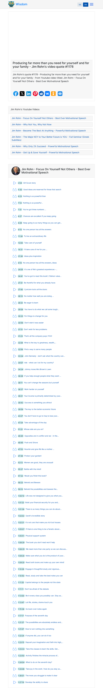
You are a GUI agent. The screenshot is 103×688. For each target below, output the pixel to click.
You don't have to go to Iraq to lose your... (41, 416)
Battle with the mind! (32, 469)
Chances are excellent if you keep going (39, 216)
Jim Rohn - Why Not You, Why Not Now (32, 124)
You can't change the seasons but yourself (41, 382)
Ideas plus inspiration (32, 256)
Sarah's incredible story (35, 516)
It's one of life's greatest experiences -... (40, 269)
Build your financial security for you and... (42, 502)
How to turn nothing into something (39, 629)
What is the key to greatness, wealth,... (40, 343)
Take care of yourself (33, 243)
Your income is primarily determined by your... (43, 396)
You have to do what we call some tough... (41, 309)
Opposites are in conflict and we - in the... (41, 436)
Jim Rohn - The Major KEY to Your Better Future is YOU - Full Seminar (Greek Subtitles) (50, 138)
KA (80, 5)
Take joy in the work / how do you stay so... (43, 669)
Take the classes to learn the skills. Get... (42, 649)
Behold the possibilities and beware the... (41, 489)
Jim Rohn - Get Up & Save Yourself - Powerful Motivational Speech (45, 152)
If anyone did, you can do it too (38, 635)
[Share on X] (22, 93)
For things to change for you (35, 316)
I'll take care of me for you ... (35, 249)
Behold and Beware (32, 482)
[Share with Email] (60, 93)
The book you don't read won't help (40, 542)
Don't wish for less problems (35, 329)
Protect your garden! (32, 456)
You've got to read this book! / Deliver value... (42, 276)
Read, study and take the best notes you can (44, 576)
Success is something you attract (38, 402)
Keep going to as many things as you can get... (42, 223)
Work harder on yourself (34, 389)
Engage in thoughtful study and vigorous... (42, 569)
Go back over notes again (36, 609)
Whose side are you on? (33, 429)
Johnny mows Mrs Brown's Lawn (37, 369)
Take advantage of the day (35, 422)
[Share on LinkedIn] (28, 93)
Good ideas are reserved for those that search (42, 189)
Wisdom (21, 4)
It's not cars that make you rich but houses (42, 522)
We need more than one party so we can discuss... (46, 549)
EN (86, 5)
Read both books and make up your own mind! (45, 562)
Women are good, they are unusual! (38, 462)
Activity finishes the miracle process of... (42, 655)
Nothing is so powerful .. (33, 203)
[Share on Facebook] (16, 94)
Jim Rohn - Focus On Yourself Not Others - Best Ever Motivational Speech (49, 118)
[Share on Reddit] (41, 93)
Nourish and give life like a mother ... (39, 449)
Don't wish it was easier (34, 323)
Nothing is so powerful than (34, 196)
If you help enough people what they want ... (42, 376)
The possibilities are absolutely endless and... (43, 622)
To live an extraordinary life (35, 236)
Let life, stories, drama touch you (38, 602)
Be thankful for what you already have (39, 283)
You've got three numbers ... (34, 209)
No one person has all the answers (37, 229)
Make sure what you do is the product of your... (45, 556)
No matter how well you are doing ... (39, 296)
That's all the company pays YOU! (38, 336)
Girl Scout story (29, 183)
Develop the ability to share (36, 682)
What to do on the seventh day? (39, 662)
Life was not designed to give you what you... (44, 496)
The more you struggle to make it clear (41, 675)
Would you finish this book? (35, 476)
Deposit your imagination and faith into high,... (44, 642)
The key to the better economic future (40, 409)
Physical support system (36, 536)
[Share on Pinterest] (35, 94)
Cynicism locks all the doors (35, 289)
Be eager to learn (31, 303)
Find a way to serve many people (38, 349)
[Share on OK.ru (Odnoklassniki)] (53, 94)
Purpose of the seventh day (36, 616)
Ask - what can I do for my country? (39, 363)
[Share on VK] (47, 93)
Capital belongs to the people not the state (42, 582)
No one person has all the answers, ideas (40, 263)
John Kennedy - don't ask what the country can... (44, 356)
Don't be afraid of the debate (37, 589)
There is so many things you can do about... (44, 509)
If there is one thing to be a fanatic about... (43, 529)
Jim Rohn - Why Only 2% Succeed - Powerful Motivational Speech (45, 146)
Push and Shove (31, 442)
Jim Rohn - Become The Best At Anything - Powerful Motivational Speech (49, 130)
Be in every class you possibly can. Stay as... (44, 596)
